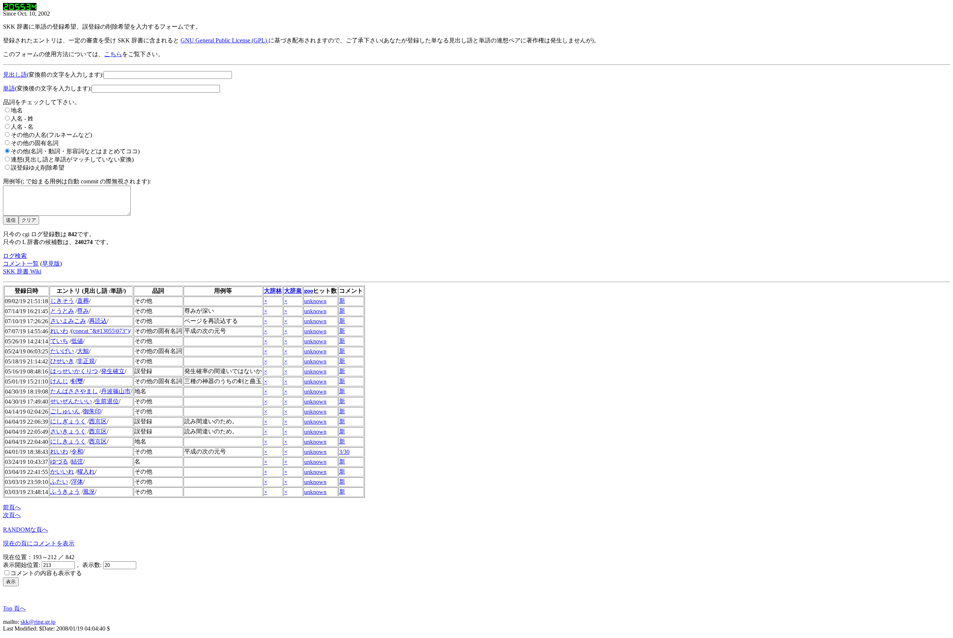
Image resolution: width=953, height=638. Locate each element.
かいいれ (62, 471)
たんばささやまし (74, 391)
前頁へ (12, 507)
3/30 (344, 452)
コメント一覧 (21, 263)
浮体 (77, 481)
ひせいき (62, 361)
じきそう (62, 301)
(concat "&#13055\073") (100, 331)
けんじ (59, 381)
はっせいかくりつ (74, 371)
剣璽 (77, 381)
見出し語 (15, 74)
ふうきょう (65, 491)
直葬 (83, 301)
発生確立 (113, 371)
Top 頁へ (14, 608)
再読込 (98, 321)
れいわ (59, 331)
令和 (77, 451)
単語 (9, 88)
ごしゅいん (65, 411)
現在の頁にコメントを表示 (38, 543)
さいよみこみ (68, 321)
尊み (83, 311)
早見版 (51, 263)
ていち (59, 341)
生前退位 (107, 401)
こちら (113, 54)
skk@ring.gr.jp (37, 622)
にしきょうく (68, 441)
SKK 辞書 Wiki (22, 271)
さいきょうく (68, 431)
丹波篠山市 (116, 391)
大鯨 (83, 351)
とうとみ (62, 311)
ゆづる (59, 461)
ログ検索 (15, 256)
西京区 (98, 421)
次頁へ (12, 515)
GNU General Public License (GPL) (224, 40)
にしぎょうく (68, 421)
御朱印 (92, 411)
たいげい (62, 351)
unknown (315, 301)
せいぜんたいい (71, 401)
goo (308, 291)
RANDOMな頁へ (25, 529)
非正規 (86, 361)
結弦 (77, 461)
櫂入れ (86, 471)
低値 (77, 341)
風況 (89, 491)
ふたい (59, 481)
